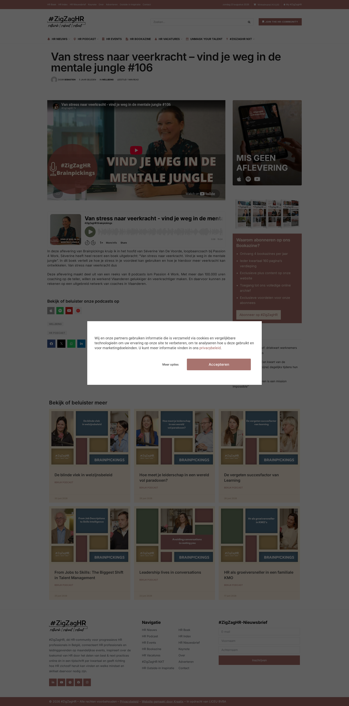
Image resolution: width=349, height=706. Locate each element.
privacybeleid (210, 348)
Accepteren (219, 364)
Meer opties (170, 364)
